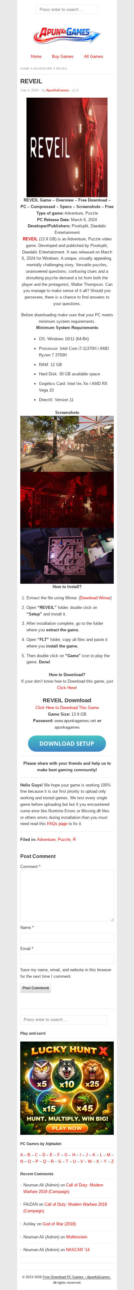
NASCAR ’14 (77, 1249)
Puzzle (64, 839)
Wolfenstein (76, 1237)
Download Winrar (95, 598)
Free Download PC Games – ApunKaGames (77, 1277)
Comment (30, 866)
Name (27, 927)
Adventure (42, 68)
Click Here (66, 687)
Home (36, 56)
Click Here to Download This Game (67, 707)
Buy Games (63, 56)
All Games (93, 56)
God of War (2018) (59, 1224)
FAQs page (57, 823)
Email (26, 948)
